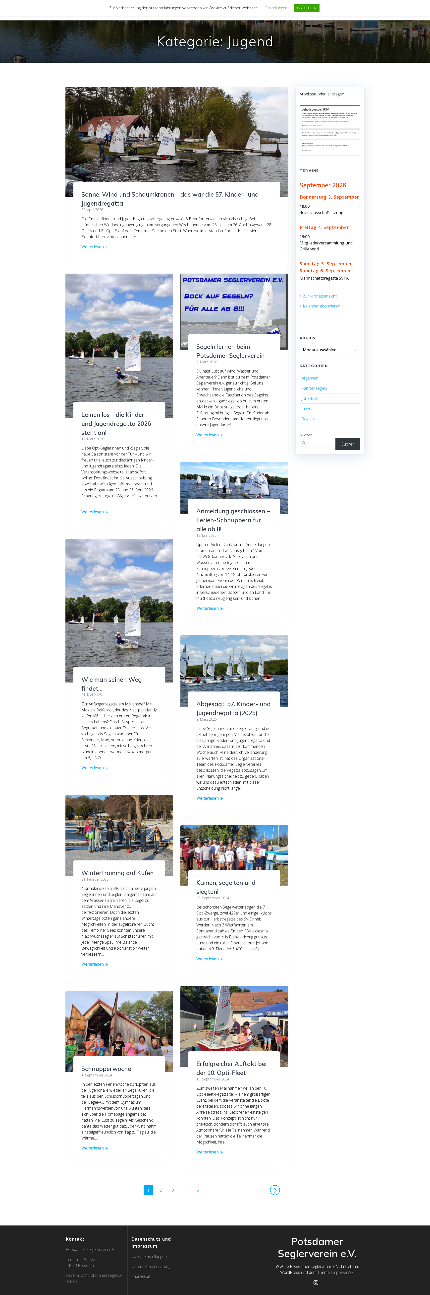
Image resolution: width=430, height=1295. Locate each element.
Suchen (306, 434)
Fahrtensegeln (314, 388)
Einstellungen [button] (276, 7)
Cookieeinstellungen (149, 1256)
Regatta (308, 419)
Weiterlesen (92, 246)
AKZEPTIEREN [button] (307, 8)
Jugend (308, 408)
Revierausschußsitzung (321, 212)
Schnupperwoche (106, 1068)
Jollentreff (310, 398)
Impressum (141, 1276)
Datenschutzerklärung (150, 1266)
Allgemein (310, 378)
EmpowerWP (342, 1272)
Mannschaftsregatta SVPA (324, 278)
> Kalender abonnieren (320, 306)
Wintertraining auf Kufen (117, 873)
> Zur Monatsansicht (318, 296)
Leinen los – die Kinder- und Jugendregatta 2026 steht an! (116, 423)
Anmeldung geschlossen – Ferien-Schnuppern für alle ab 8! (233, 520)
